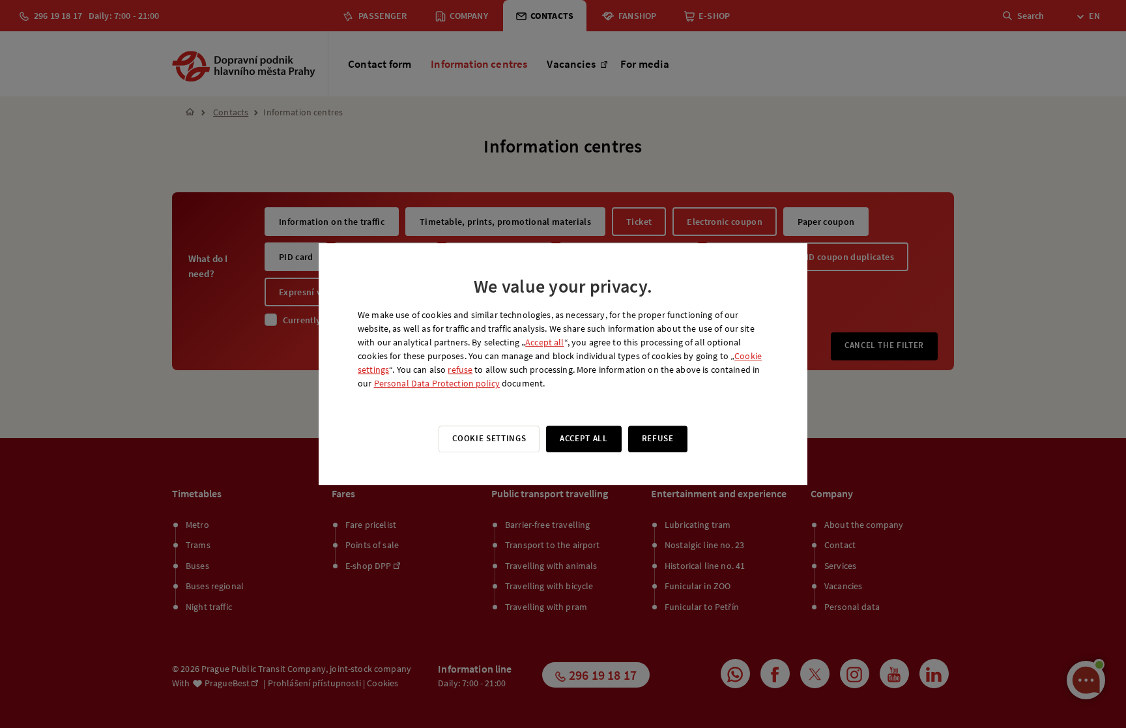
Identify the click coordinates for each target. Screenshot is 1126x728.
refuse (460, 369)
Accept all (544, 342)
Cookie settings (489, 438)
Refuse (658, 438)
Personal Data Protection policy (437, 383)
